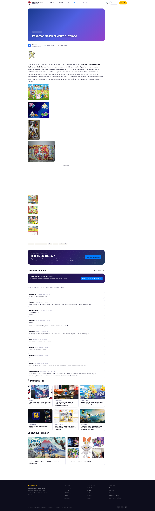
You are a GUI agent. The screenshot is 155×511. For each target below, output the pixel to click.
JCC (69, 3)
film (50, 244)
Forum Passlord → (98, 270)
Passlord (77, 3)
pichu (55, 244)
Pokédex (62, 3)
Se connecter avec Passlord (91, 278)
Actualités (86, 2)
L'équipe (111, 490)
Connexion (114, 3)
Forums (89, 490)
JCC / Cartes (68, 493)
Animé (66, 495)
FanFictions (90, 493)
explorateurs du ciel (41, 244)
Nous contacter (113, 493)
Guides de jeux (68, 488)
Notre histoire (113, 488)
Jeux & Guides (51, 3)
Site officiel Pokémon (115, 498)
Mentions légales (114, 495)
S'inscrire (123, 3)
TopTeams (89, 495)
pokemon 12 (63, 244)
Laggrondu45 (33, 310)
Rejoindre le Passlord (93, 257)
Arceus (31, 244)
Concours (89, 498)
